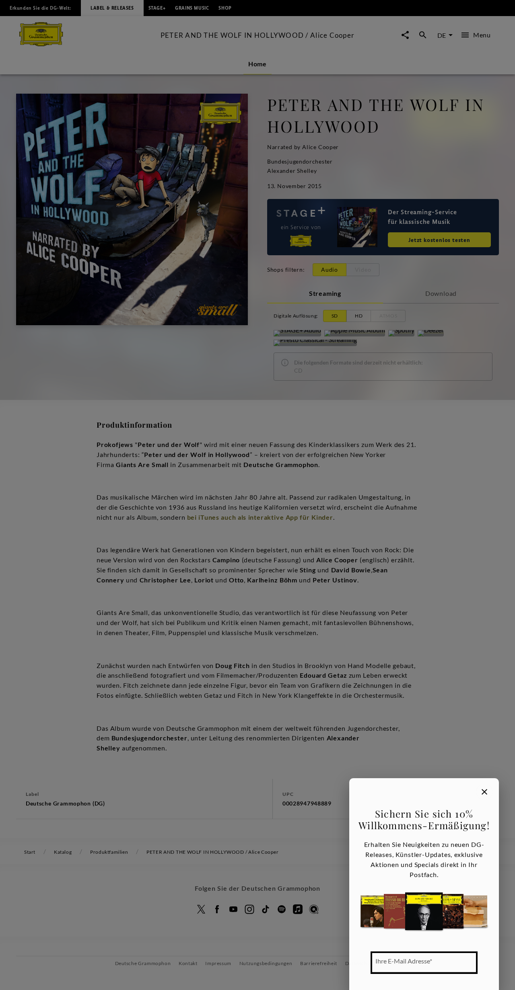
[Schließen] (484, 792)
